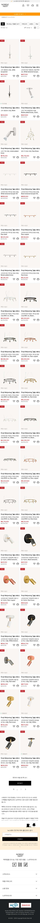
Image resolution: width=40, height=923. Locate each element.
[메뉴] (37, 5)
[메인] (5, 5)
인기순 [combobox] (28, 27)
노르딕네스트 (7, 895)
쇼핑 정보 (5, 888)
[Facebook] (14, 864)
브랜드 (31, 24)
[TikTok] (25, 864)
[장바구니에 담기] (18, 76)
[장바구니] (32, 5)
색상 (37, 24)
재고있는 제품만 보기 (13, 24)
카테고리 (24, 24)
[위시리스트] (28, 5)
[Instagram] (20, 864)
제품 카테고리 (7, 881)
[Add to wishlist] (14, 76)
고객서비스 (6, 874)
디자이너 (4, 17)
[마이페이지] (23, 5)
